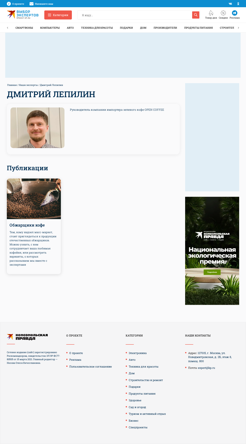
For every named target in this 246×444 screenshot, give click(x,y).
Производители (165, 27)
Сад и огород (137, 407)
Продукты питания (198, 27)
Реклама (75, 359)
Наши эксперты (28, 85)
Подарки (126, 27)
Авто (70, 27)
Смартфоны (24, 27)
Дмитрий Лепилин (51, 85)
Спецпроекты (138, 427)
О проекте (76, 353)
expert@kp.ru (206, 368)
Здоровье (135, 400)
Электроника (138, 353)
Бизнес (133, 420)
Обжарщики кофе (27, 225)
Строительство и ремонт (146, 380)
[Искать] (195, 15)
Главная (12, 85)
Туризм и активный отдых (147, 414)
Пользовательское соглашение (90, 366)
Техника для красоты (97, 27)
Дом (143, 27)
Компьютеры (50, 27)
